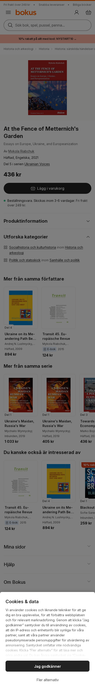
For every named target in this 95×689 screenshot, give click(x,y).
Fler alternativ (47, 680)
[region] (47, 640)
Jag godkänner (47, 666)
